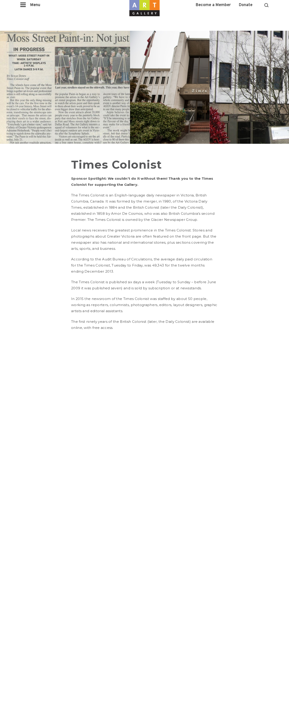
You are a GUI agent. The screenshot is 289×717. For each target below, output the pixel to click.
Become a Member (213, 5)
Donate (245, 5)
